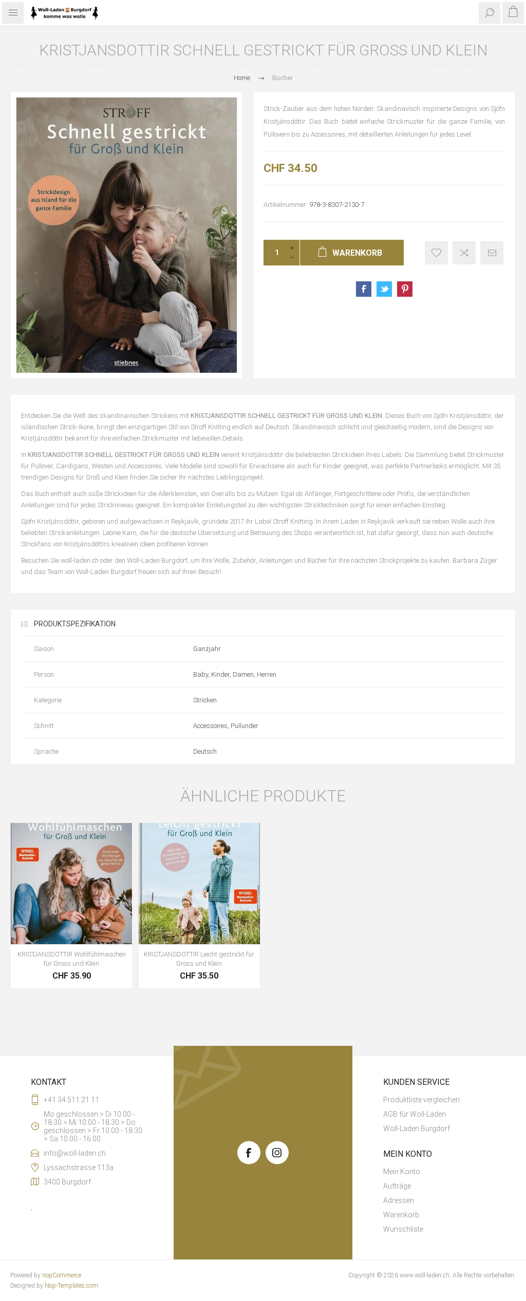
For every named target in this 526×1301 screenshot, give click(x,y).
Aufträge (397, 1186)
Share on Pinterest (404, 289)
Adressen (398, 1200)
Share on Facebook (363, 289)
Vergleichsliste (464, 252)
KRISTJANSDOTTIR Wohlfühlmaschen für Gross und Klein (71, 958)
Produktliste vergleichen (421, 1100)
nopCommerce (61, 1275)
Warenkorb (401, 1215)
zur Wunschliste (436, 252)
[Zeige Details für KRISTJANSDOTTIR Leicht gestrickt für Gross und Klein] (199, 884)
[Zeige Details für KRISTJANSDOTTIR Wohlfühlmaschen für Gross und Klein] (72, 884)
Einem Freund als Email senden (491, 252)
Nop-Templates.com (71, 1285)
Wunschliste (403, 1229)
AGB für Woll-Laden (414, 1114)
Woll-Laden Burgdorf (416, 1128)
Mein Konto (401, 1172)
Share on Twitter (384, 289)
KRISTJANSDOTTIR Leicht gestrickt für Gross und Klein (199, 958)
